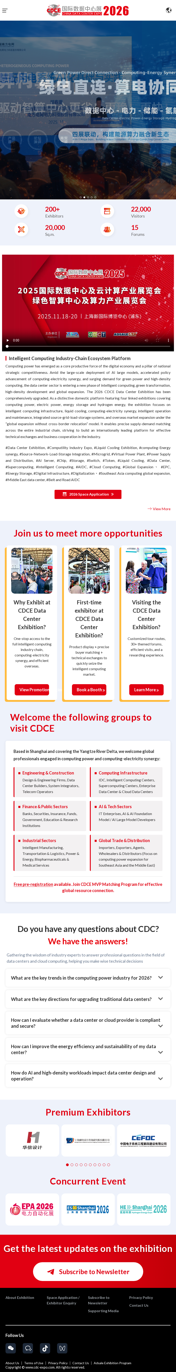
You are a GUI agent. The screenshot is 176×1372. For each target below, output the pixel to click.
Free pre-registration (33, 884)
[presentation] (4, 108)
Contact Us (80, 1363)
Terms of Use (33, 1363)
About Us (12, 1363)
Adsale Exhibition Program (112, 1363)
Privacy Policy (58, 1363)
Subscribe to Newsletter (93, 1272)
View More (161, 509)
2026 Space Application (89, 494)
